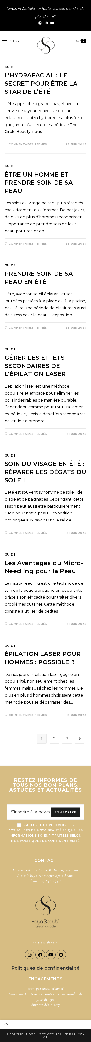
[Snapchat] (61, 955)
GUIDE (10, 67)
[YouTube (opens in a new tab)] (51, 23)
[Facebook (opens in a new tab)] (40, 23)
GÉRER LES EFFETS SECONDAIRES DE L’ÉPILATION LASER (35, 365)
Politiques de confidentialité (45, 968)
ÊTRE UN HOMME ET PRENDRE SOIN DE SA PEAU (39, 182)
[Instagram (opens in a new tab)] (46, 23)
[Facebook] (40, 955)
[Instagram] (30, 955)
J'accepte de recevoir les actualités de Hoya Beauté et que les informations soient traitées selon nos (45, 833)
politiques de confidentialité (50, 841)
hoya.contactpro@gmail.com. (52, 875)
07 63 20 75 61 (52, 881)
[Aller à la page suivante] (79, 739)
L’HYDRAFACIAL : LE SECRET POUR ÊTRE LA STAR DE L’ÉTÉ (41, 83)
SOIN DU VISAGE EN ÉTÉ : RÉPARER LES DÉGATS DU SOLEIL (45, 471)
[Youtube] (51, 955)
